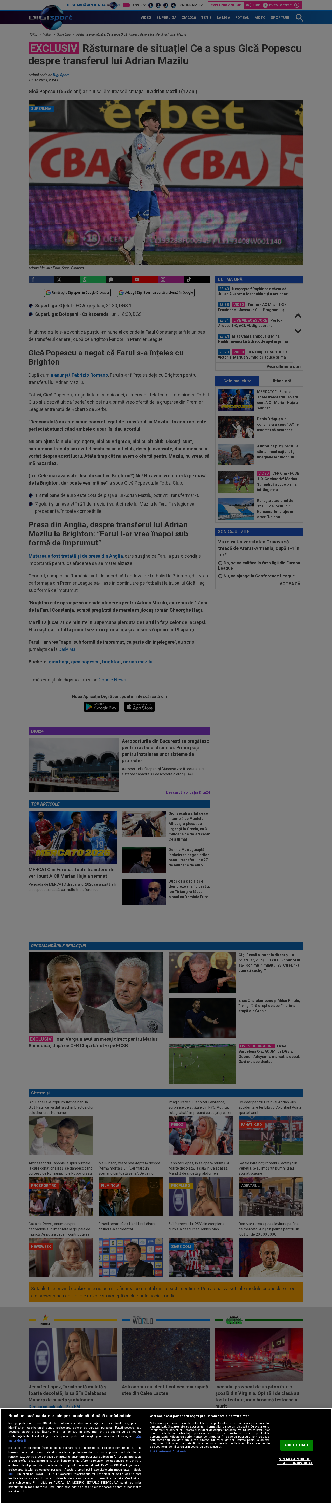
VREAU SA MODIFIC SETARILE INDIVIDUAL (295, 1461)
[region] (166, 1456)
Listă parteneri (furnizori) (168, 1451)
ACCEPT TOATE (296, 1445)
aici (10, 1474)
